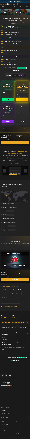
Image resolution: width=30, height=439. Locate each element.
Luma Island (18, 430)
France (4, 218)
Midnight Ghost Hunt (20, 433)
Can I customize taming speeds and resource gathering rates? (13, 343)
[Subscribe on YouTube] (10, 375)
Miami (4, 214)
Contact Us (3, 368)
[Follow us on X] (2, 375)
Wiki (2, 398)
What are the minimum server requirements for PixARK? (13, 338)
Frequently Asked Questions (7, 395)
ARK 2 (2, 433)
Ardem (2, 427)
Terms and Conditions (6, 413)
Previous (4, 170)
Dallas (4, 211)
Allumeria (3, 421)
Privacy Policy (4, 410)
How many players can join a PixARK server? (13, 322)
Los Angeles (5, 207)
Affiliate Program (5, 404)
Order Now (8, 99)
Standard (8, 75)
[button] (3, 7)
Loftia (17, 421)
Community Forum (5, 372)
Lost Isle (17, 424)
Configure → (22, 121)
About (2, 391)
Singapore (5, 229)
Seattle (4, 203)
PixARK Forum (12, 37)
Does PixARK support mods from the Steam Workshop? (13, 333)
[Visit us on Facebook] (6, 375)
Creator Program (5, 407)
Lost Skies (18, 427)
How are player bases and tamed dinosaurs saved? (13, 348)
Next (25, 170)
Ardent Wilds (3, 430)
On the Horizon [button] (5, 417)
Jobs (2, 401)
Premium (18, 75)
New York (5, 226)
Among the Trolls (4, 424)
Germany (5, 222)
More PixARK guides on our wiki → (9, 306)
